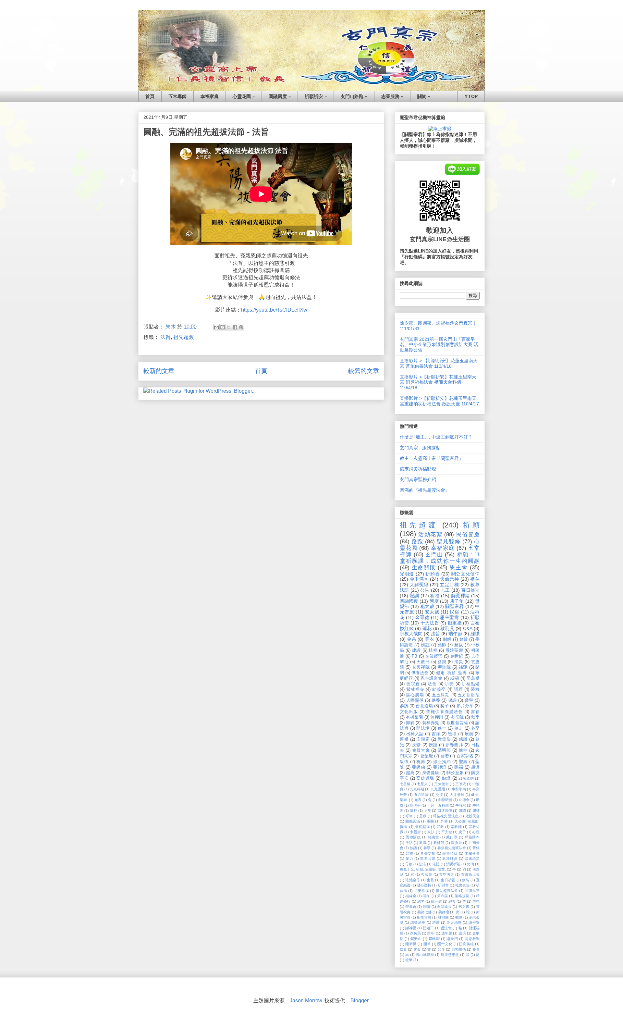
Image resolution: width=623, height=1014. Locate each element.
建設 (416, 650)
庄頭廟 (423, 739)
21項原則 (466, 778)
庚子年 (457, 601)
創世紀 (456, 656)
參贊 (463, 639)
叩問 (462, 810)
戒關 (454, 678)
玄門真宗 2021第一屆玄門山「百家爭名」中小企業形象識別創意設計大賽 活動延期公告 (439, 345)
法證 (436, 864)
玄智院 (426, 874)
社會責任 (462, 885)
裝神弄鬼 (430, 723)
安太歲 (432, 611)
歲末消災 (472, 858)
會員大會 (421, 750)
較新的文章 (158, 370)
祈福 (435, 595)
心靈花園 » (244, 96)
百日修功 (470, 590)
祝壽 (420, 762)
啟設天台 (472, 816)
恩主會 (459, 567)
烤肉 (470, 864)
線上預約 (442, 762)
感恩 (463, 739)
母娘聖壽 (454, 650)
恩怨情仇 (413, 837)
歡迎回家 (427, 858)
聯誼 (427, 907)
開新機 (410, 944)
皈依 (404, 762)
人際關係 (415, 700)
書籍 (475, 712)
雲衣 (429, 639)
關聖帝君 (454, 606)
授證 (433, 745)
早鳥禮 (473, 678)
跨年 (430, 933)
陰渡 (403, 949)
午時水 (460, 805)
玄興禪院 (421, 667)
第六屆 (442, 896)
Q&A (467, 628)
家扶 (430, 832)
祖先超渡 (183, 337)
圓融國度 (409, 601)
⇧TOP (471, 96)
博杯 (413, 810)
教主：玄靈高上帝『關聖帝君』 (431, 458)
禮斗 (475, 579)
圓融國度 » (280, 96)
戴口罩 (452, 837)
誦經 (458, 689)
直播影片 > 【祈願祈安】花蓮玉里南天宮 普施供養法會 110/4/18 (439, 363)
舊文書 (464, 907)
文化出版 (409, 712)
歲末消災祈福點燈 (418, 468)
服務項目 (450, 853)
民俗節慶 (468, 534)
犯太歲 (427, 606)
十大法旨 (430, 622)
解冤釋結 (460, 595)
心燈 (476, 832)
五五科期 (441, 695)
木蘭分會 (472, 853)
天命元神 (449, 579)
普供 (476, 848)
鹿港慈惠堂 (450, 955)
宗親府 (415, 832)
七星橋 (405, 784)
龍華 (408, 960)
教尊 (423, 843)
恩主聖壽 (449, 617)
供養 (436, 700)
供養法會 (419, 673)
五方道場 (421, 795)
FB (414, 656)
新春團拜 (454, 745)
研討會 (443, 885)
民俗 (454, 611)
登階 (444, 756)
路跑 (417, 541)
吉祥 (436, 734)
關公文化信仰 (465, 573)
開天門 (452, 939)
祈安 (449, 684)
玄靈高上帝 (470, 874)
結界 (420, 901)
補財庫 (443, 917)
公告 (425, 590)
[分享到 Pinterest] (241, 327)
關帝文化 (444, 944)
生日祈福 (448, 880)
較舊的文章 (363, 370)
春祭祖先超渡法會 (451, 848)
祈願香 (432, 573)
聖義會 (410, 907)
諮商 (436, 922)
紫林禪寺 (415, 689)
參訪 (404, 706)
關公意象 (454, 773)
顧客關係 (458, 949)
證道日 (428, 928)
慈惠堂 (433, 837)
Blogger (359, 1000)
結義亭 (439, 689)
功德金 (464, 800)
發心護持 (424, 885)
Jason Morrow (306, 1000)
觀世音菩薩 (457, 723)
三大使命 (441, 784)
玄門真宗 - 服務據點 (420, 447)
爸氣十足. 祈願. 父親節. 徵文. (423, 869)
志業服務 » (392, 96)
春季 (427, 848)
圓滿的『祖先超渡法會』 (425, 490)
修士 (442, 728)
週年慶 (446, 933)
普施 (409, 853)
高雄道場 (425, 778)
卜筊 (427, 810)
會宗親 (413, 684)
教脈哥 (456, 843)
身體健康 (430, 773)
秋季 (475, 717)
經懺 (475, 633)
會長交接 (427, 853)
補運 (463, 667)
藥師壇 (443, 912)
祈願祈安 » (316, 96)
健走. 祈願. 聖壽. (452, 673)
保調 (452, 700)
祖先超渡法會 (447, 891)
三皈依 (460, 784)
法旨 (165, 337)
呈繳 (422, 816)
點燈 (446, 778)
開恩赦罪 (472, 939)
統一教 (436, 901)
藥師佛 (418, 767)
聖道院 (444, 667)
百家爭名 (465, 756)
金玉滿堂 (419, 579)
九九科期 (417, 789)
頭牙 (441, 949)
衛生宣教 (424, 917)
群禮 (476, 901)
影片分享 (465, 706)
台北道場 (424, 706)
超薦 (410, 773)
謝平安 (474, 922)
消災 (458, 662)
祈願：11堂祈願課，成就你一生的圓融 (440, 557)
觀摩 (458, 917)
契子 (444, 706)
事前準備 (459, 789)
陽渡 (417, 949)
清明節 (444, 750)
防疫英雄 (466, 944)
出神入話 (415, 734)
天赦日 (423, 662)
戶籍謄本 (472, 837)
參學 (469, 700)
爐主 (463, 750)
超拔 (458, 645)
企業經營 (434, 656)
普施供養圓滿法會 (444, 712)
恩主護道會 (431, 678)
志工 (445, 590)
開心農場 (415, 695)
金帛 (411, 639)
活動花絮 (430, 534)
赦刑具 (447, 628)
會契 (442, 662)
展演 (469, 734)
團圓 (430, 821)
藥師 (442, 645)
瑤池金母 (412, 880)
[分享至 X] (229, 327)
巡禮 (404, 739)
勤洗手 (415, 805)
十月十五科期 (437, 805)
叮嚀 (408, 816)
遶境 (462, 933)
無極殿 (437, 717)
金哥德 (422, 617)
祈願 (471, 525)
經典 (452, 901)
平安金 (446, 832)
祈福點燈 (471, 684)
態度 (434, 601)
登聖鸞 (426, 756)
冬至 (475, 728)
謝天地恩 (454, 922)
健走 (458, 728)
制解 (447, 639)
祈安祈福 (421, 891)
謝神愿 (410, 928)
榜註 (425, 645)
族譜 (413, 848)
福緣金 (410, 896)
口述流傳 (445, 810)
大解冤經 (419, 584)
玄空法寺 (446, 874)
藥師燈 (439, 767)
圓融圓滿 (412, 821)
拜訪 (409, 843)
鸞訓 (414, 595)
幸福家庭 (210, 96)
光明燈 (407, 573)
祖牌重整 (472, 891)
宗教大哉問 (411, 633)
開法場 (423, 728)
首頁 (149, 96)
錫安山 (416, 939)
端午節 (455, 633)
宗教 (440, 827)
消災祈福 (453, 864)
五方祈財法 (469, 695)
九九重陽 (438, 789)
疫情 (466, 880)
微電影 (444, 739)
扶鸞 (416, 745)
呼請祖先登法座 (445, 816)
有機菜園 (414, 717)
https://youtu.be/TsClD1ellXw (274, 310)
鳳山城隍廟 (425, 955)
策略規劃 (462, 896)
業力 (409, 858)
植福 (433, 650)
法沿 (422, 864)
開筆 (427, 944)
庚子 (462, 832)
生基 (430, 880)
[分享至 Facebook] (235, 327)
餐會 (476, 949)
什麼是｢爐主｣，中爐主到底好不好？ (436, 436)
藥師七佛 (424, 912)
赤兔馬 (415, 933)
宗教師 (456, 827)
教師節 (439, 843)
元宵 (417, 800)
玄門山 (434, 554)
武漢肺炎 (450, 858)
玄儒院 (457, 717)
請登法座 (417, 922)
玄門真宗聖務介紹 (418, 479)
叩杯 (476, 810)
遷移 (475, 689)
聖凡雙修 (448, 541)
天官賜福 (422, 827)
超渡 (475, 767)
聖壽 (463, 762)
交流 (439, 795)
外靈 (444, 821)
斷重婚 (455, 622)
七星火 (422, 784)
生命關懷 (424, 567)
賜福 (458, 767)
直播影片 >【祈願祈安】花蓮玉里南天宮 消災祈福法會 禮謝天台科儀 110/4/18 (438, 382)
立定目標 (449, 584)
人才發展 (457, 795)
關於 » (423, 96)
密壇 (452, 734)
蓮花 (427, 628)
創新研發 (445, 800)
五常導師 (177, 96)
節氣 (410, 723)
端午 (427, 896)
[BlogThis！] (222, 327)
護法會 (446, 928)
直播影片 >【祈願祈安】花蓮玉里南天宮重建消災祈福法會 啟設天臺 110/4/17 (439, 401)
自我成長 (444, 907)
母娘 (408, 864)
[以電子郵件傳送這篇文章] (216, 327)
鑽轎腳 (434, 939)
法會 (432, 684)
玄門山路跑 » (354, 96)
